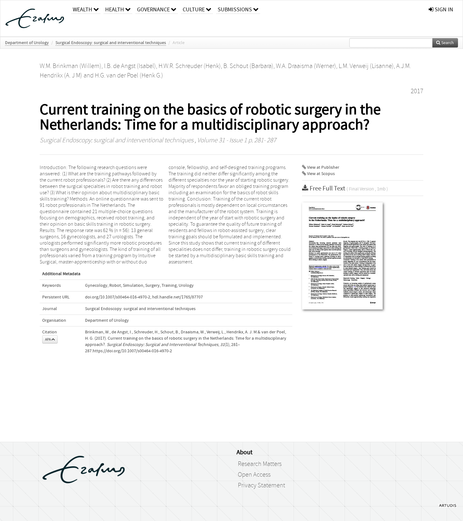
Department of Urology (27, 42)
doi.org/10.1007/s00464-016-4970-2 (117, 297)
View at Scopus (320, 173)
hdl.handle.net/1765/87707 (177, 297)
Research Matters (260, 464)
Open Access (254, 475)
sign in (443, 9)
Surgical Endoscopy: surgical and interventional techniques (110, 42)
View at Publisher (322, 167)
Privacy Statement (261, 485)
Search (447, 42)
